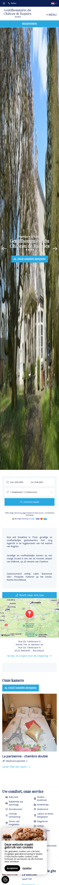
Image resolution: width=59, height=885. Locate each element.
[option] (29, 731)
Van (12, 482)
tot (32, 482)
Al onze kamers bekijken (29, 259)
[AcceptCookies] (5, 879)
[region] (24, 851)
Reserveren (29, 23)
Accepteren (12, 868)
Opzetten (26, 868)
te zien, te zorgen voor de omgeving (28, 655)
